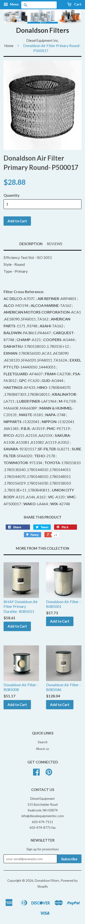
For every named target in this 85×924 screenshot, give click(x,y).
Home (8, 45)
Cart (77, 4)
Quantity (12, 195)
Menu (14, 4)
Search (42, 742)
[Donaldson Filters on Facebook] (36, 774)
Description (30, 244)
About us (42, 749)
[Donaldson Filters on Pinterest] (48, 774)
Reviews (54, 244)
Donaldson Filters (42, 30)
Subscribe (69, 859)
